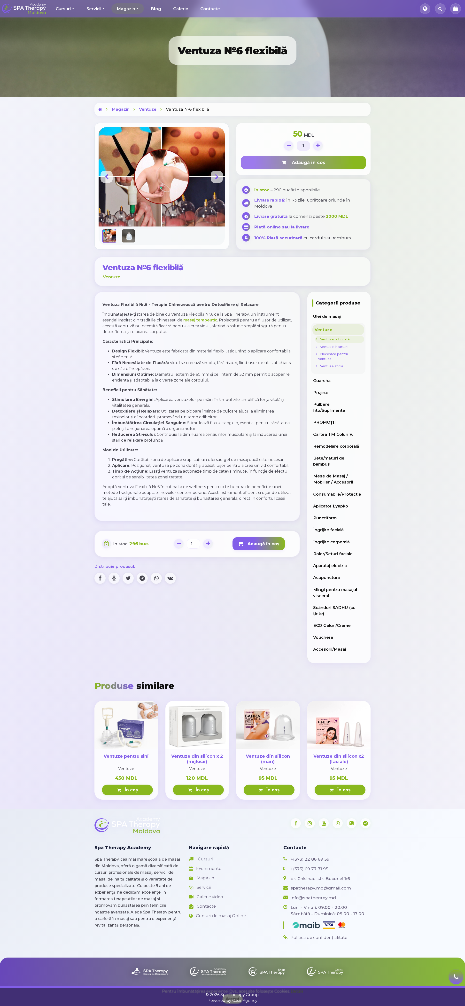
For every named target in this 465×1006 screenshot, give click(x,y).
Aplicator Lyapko (330, 506)
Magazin (126, 8)
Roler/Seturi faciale (333, 553)
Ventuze (147, 109)
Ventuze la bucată (334, 339)
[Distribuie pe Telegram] (142, 578)
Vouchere (323, 637)
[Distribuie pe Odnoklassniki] (114, 578)
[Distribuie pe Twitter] (128, 578)
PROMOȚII (324, 422)
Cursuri (63, 8)
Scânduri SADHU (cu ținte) (334, 610)
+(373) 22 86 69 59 (310, 859)
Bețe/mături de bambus (328, 461)
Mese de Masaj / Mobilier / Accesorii (333, 479)
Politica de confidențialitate (318, 937)
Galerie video (209, 896)
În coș (130, 789)
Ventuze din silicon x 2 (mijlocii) (197, 758)
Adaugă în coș (306, 162)
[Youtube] (324, 823)
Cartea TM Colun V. (333, 434)
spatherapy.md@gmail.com (321, 887)
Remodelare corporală (336, 446)
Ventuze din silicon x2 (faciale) (338, 758)
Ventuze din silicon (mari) (268, 758)
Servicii (93, 8)
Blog (156, 8)
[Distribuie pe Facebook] (100, 578)
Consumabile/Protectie (337, 494)
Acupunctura (326, 577)
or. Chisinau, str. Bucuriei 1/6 (320, 878)
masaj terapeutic (200, 320)
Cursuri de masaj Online (220, 915)
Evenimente (208, 868)
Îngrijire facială (328, 529)
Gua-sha (322, 380)
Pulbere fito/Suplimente (329, 407)
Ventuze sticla (330, 366)
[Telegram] (365, 823)
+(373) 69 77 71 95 (309, 868)
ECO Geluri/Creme (332, 625)
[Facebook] (296, 823)
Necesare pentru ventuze (333, 356)
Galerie (180, 8)
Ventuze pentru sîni (126, 756)
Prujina (320, 392)
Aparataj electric (330, 565)
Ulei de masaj (327, 316)
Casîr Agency (244, 1000)
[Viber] (352, 823)
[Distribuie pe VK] (170, 578)
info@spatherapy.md (313, 897)
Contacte (210, 8)
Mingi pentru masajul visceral (335, 592)
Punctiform (325, 517)
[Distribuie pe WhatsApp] (156, 578)
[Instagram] (310, 823)
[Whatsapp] (338, 823)
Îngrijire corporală (331, 541)
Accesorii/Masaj (329, 649)
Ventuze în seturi (333, 347)
